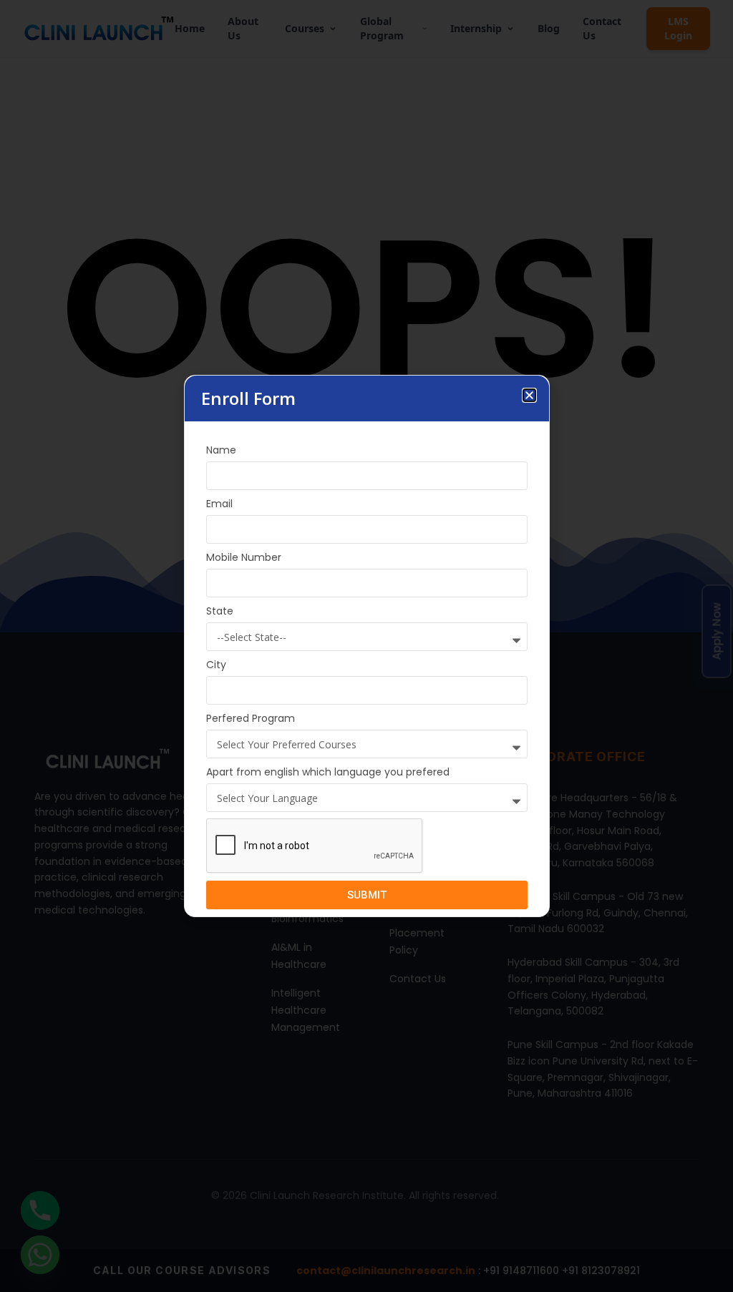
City (216, 664)
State (219, 611)
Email (219, 503)
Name (221, 450)
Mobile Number (243, 557)
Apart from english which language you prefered (328, 772)
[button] (529, 395)
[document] (366, 646)
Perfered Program (250, 718)
